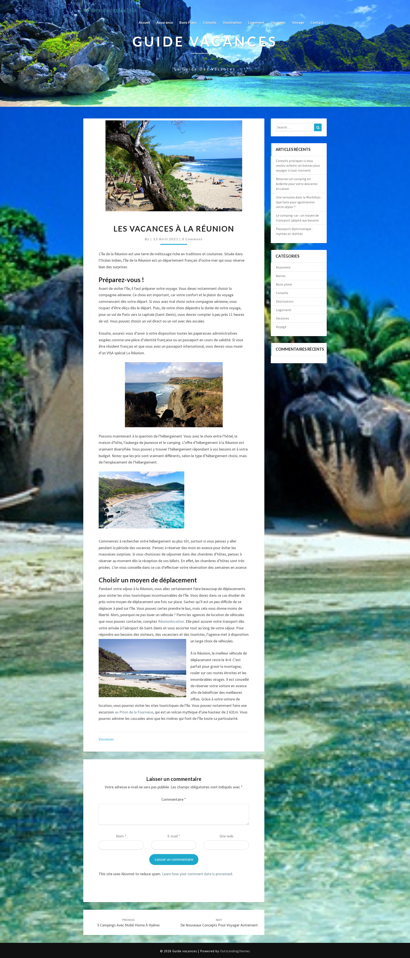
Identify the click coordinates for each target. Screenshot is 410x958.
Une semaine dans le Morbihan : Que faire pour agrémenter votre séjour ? (299, 202)
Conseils (210, 22)
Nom (121, 836)
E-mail (173, 836)
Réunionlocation (171, 621)
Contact (317, 22)
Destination (232, 22)
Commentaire (173, 799)
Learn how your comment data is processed (197, 873)
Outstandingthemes (235, 951)
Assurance (164, 22)
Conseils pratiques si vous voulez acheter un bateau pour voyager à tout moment (298, 166)
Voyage (298, 22)
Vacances (278, 22)
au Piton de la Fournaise (134, 712)
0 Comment (192, 239)
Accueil (144, 22)
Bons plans (188, 22)
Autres (281, 276)
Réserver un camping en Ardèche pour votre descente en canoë (297, 184)
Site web (226, 836)
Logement (256, 22)
